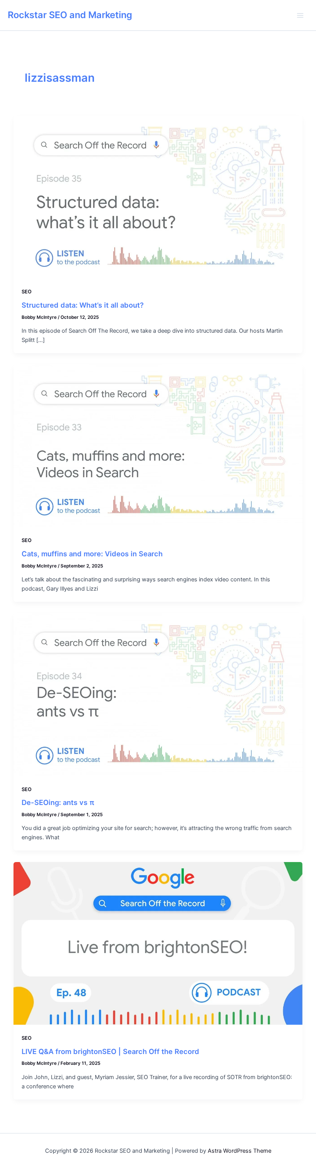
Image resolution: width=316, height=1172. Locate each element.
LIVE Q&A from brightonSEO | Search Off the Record (110, 1051)
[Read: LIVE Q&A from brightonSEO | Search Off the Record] (158, 943)
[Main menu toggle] (300, 15)
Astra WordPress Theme (239, 1150)
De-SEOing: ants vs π (58, 802)
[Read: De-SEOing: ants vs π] (158, 694)
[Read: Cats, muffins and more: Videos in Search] (158, 445)
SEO (27, 292)
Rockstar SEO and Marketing (70, 14)
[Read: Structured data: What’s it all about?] (158, 196)
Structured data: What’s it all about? (83, 305)
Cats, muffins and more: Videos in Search (92, 553)
